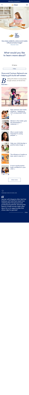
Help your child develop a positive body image (18, 144)
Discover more (14, 44)
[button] (14, 69)
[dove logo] (14, 4)
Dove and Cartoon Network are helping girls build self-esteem (14, 74)
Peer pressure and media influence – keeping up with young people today (18, 111)
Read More (4, 84)
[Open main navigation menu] (27, 5)
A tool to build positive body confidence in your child (18, 167)
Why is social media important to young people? (16, 133)
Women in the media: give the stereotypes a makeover (18, 122)
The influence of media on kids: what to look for (18, 155)
